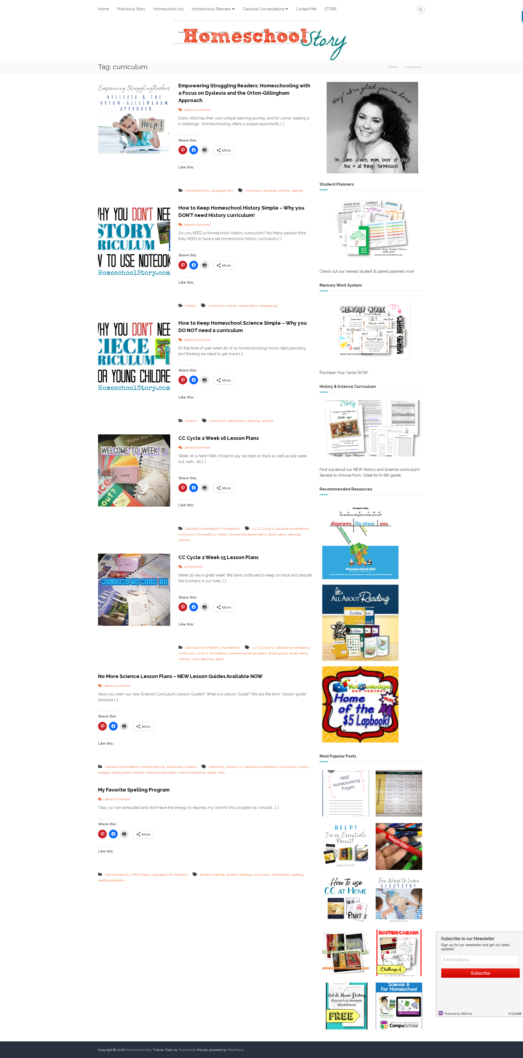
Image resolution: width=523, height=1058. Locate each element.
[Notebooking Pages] (346, 793)
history (232, 306)
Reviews (181, 874)
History (190, 306)
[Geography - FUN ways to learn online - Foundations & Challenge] (399, 900)
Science (191, 421)
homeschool (281, 874)
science (267, 421)
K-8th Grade (140, 874)
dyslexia (270, 190)
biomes (231, 767)
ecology (104, 772)
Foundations (230, 528)
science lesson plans (161, 772)
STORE (330, 9)
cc (254, 528)
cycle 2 (202, 653)
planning (253, 421)
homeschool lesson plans (247, 534)
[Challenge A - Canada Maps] (399, 953)
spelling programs (111, 880)
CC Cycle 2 (265, 528)
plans (220, 659)
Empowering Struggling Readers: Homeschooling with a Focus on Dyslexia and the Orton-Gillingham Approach (244, 93)
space (211, 772)
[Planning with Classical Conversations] (399, 793)
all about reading (212, 874)
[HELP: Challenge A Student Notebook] (346, 953)
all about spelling (238, 874)
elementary (236, 421)
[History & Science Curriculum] (372, 428)
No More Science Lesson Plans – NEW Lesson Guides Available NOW (180, 676)
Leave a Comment (197, 110)
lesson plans (248, 306)
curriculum (253, 190)
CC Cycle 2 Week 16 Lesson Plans (218, 438)
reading (297, 190)
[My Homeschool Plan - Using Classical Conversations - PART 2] (346, 900)
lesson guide (277, 653)
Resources (175, 767)
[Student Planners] (372, 228)
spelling (297, 874)
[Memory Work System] (372, 329)
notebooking (268, 306)
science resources (191, 772)
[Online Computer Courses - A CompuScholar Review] (399, 1006)
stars (221, 772)
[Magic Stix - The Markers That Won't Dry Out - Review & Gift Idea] (399, 846)
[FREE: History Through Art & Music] (346, 1006)
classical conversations (292, 528)
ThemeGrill (186, 1050)
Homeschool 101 (169, 9)
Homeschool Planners (211, 9)
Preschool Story (131, 9)
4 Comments (193, 567)
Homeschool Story (138, 1050)
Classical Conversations (263, 9)
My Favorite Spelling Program (133, 790)
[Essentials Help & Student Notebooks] (346, 846)
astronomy (216, 767)
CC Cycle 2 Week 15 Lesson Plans (218, 557)
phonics (284, 190)
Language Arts (222, 190)
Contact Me (306, 9)
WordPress (235, 1050)
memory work (188, 659)
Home (103, 9)
